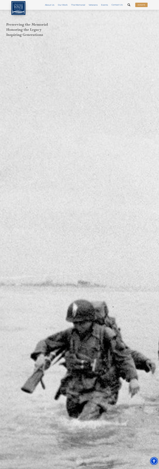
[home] (18, 8)
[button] (49, 5)
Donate (141, 5)
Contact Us (117, 5)
